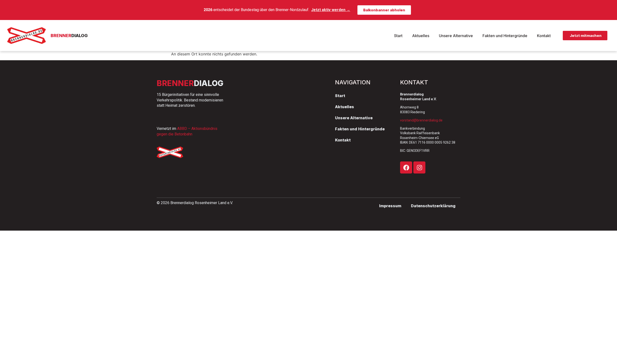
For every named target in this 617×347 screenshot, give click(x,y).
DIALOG (69, 35)
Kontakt (544, 35)
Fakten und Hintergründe (505, 35)
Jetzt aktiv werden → (330, 9)
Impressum (390, 205)
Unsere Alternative (456, 35)
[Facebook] (406, 167)
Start (398, 35)
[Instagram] (419, 167)
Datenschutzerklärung (433, 205)
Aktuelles (420, 35)
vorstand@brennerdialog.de (421, 120)
